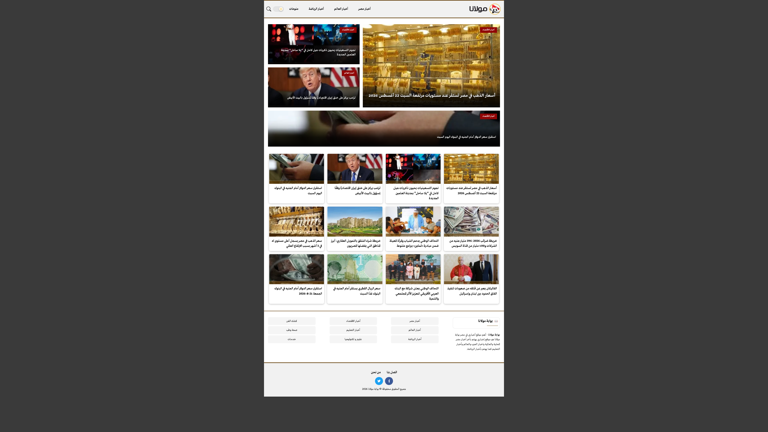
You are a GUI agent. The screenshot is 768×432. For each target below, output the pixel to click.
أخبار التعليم (353, 330)
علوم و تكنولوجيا (353, 339)
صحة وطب (291, 330)
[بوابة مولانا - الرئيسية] (485, 9)
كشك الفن (291, 321)
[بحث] (268, 9)
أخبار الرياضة (316, 9)
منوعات (293, 9)
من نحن (376, 372)
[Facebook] (389, 381)
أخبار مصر (364, 9)
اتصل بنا (392, 372)
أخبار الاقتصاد (353, 321)
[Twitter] (379, 381)
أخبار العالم (341, 9)
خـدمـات (292, 339)
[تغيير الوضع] (278, 9)
